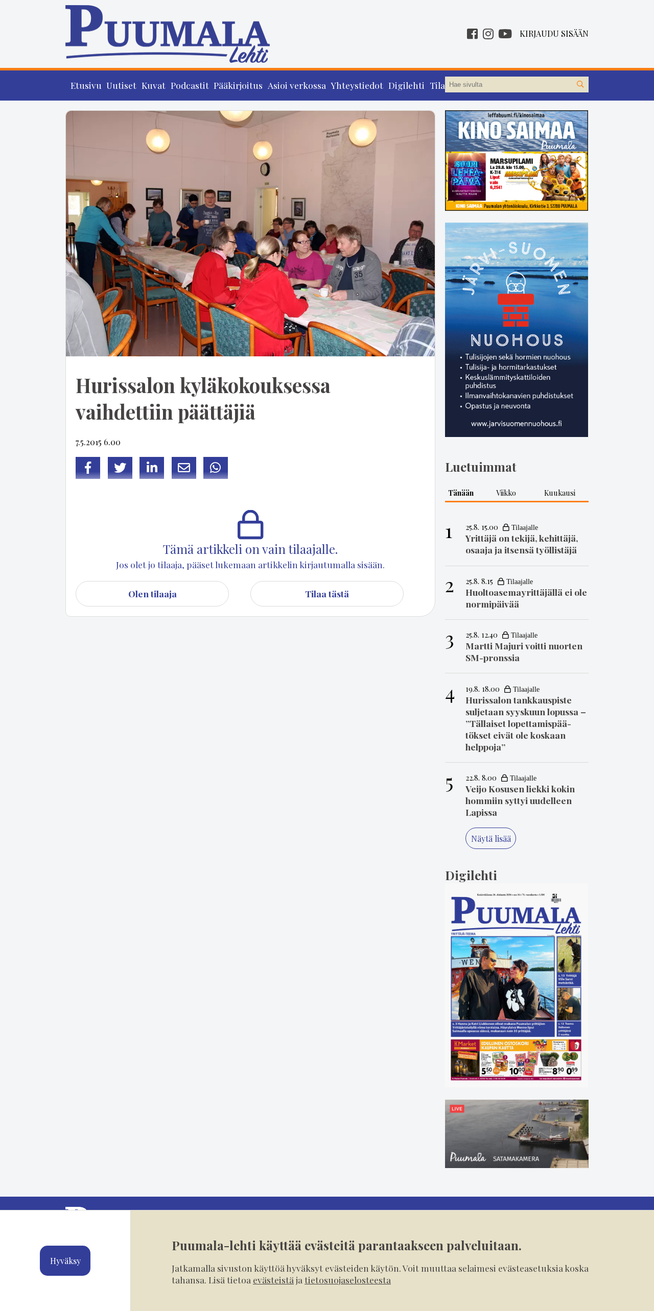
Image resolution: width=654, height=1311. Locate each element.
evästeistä (273, 1279)
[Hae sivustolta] (580, 84)
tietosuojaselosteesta (348, 1279)
